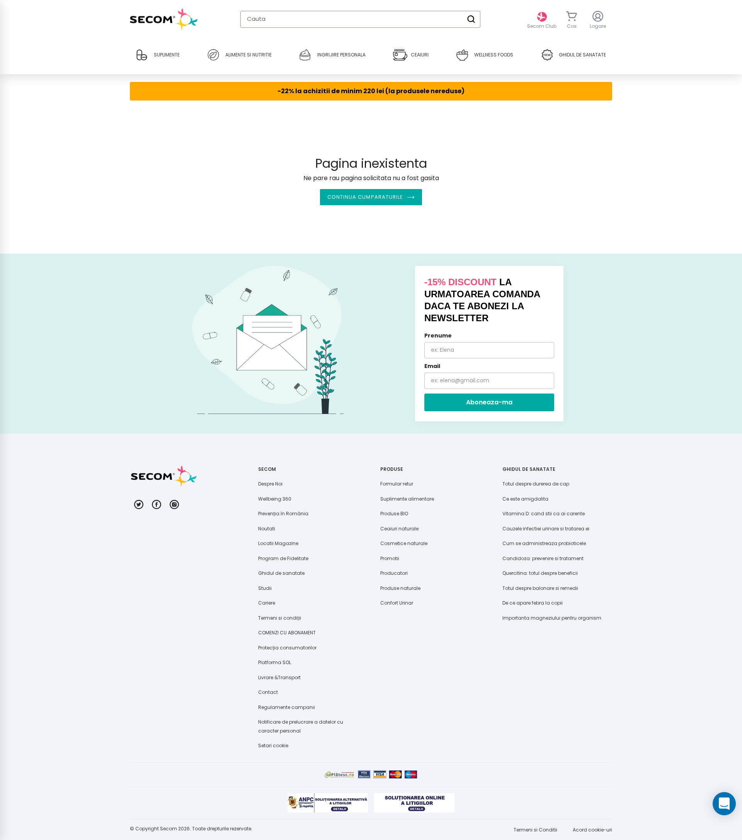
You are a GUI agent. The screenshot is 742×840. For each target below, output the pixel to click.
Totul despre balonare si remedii (540, 588)
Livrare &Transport (279, 677)
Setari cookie (273, 745)
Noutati (266, 528)
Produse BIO (394, 513)
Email (432, 366)
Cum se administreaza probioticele (544, 543)
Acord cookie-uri (592, 829)
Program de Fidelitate (283, 558)
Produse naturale (400, 588)
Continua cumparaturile (365, 197)
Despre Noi (270, 483)
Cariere (266, 603)
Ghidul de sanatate (281, 573)
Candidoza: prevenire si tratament (543, 558)
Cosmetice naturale (403, 543)
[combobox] (360, 19)
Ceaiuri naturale (399, 528)
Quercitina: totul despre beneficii (540, 573)
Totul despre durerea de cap (535, 483)
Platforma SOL (274, 662)
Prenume (438, 335)
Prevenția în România (283, 513)
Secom (168, 828)
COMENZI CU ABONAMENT (287, 632)
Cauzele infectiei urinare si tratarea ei (545, 528)
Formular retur (396, 483)
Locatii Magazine (278, 543)
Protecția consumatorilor (287, 647)
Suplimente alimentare (407, 499)
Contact (268, 692)
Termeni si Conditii (535, 829)
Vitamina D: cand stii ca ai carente (543, 513)
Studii (265, 588)
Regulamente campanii (286, 707)
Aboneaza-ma (489, 402)
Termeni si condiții (279, 618)
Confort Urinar (396, 603)
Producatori (394, 573)
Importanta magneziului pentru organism (551, 618)
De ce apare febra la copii (532, 603)
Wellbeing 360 (274, 499)
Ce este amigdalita (525, 499)
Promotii (389, 558)
